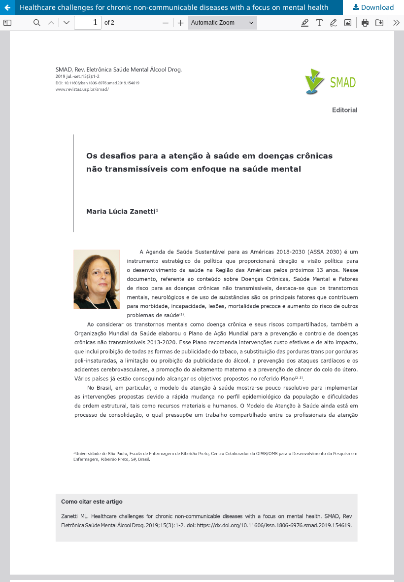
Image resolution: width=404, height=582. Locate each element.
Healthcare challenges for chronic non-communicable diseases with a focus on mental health (174, 7)
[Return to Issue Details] (7, 7)
